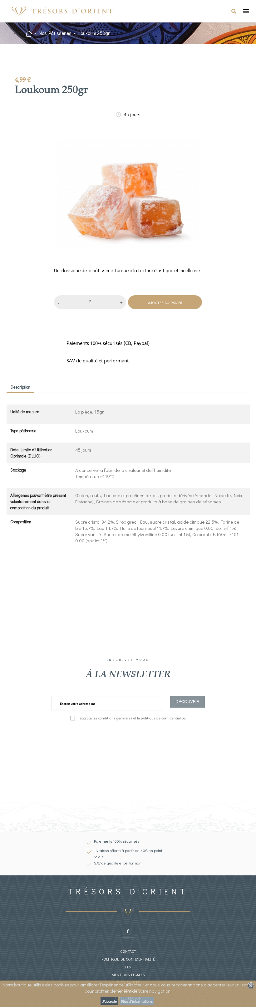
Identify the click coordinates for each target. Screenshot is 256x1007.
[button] (233, 11)
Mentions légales (128, 974)
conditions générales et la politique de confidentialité (141, 718)
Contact (128, 951)
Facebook (128, 931)
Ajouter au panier (165, 302)
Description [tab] (20, 387)
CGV (128, 967)
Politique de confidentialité (128, 959)
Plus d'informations (137, 1001)
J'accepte (109, 1001)
